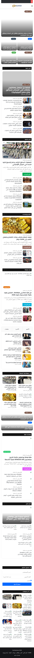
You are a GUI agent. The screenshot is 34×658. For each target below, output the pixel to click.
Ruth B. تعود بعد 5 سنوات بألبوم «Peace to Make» (13, 490)
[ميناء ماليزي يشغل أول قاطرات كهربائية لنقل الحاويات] (27, 131)
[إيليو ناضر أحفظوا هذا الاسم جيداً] (26, 365)
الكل (17, 68)
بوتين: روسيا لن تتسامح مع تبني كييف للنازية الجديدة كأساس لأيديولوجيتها (13, 181)
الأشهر (27, 329)
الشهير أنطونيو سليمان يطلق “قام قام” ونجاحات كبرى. (13, 335)
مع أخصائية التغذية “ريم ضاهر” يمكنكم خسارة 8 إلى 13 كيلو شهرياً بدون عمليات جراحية (12, 356)
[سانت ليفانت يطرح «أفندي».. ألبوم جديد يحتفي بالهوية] (31, 493)
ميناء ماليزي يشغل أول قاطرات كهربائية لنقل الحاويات (13, 131)
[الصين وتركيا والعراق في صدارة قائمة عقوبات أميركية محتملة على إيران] (27, 260)
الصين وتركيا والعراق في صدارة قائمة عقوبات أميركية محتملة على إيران (13, 261)
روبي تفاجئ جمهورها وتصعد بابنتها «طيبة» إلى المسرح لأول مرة (25, 554)
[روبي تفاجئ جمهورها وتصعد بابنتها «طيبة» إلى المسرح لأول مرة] (25, 545)
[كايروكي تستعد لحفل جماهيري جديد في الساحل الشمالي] (25, 529)
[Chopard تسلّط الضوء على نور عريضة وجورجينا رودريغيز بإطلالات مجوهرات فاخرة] (27, 318)
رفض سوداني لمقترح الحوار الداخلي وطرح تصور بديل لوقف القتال (13, 117)
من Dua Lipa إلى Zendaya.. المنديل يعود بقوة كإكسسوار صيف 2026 (18, 293)
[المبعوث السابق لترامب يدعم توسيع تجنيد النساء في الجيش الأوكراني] (9, 43)
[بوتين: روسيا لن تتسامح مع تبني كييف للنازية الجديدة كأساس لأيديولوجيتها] (27, 180)
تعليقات (7, 329)
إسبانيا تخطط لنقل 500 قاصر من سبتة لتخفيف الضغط (13, 109)
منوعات (13, 38)
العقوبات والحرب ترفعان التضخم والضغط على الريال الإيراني (13, 254)
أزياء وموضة (5, 652)
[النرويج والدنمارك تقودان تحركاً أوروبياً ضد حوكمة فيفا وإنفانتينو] (17, 613)
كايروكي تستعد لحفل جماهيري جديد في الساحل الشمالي (26, 538)
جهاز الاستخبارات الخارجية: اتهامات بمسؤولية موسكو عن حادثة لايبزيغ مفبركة (25, 63)
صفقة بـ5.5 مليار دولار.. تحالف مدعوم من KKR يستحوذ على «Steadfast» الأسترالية (14, 189)
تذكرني (29, 580)
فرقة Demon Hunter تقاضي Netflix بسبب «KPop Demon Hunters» (14, 482)
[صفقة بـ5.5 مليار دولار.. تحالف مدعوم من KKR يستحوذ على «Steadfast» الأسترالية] (27, 188)
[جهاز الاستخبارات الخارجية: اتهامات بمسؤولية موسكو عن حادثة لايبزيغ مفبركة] (25, 57)
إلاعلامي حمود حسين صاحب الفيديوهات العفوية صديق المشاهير (12, 349)
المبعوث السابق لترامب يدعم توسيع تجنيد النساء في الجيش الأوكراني (9, 49)
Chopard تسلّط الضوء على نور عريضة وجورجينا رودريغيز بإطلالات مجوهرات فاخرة (13, 320)
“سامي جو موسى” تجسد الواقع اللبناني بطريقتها (13, 342)
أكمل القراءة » (27, 174)
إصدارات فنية (12, 434)
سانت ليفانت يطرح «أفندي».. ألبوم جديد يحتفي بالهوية (13, 496)
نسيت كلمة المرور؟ (7, 576)
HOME (29, 652)
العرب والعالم (28, 11)
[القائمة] (32, 6)
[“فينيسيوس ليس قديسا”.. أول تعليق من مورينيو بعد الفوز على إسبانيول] (7, 621)
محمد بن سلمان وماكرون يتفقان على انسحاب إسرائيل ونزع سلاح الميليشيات (17, 34)
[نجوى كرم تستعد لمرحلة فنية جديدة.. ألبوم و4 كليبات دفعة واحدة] (9, 529)
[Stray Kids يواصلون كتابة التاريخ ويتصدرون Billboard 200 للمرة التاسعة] (27, 629)
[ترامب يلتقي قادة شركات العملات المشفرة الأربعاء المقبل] (27, 124)
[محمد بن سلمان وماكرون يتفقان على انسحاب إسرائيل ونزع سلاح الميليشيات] (17, 23)
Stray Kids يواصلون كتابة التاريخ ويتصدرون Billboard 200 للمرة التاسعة (18, 458)
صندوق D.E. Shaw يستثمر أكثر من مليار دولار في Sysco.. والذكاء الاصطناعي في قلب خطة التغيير (13, 206)
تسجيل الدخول (17, 584)
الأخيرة (17, 329)
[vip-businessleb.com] (17, 5)
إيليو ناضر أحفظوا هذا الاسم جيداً (13, 363)
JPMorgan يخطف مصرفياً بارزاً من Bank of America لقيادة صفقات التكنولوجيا (13, 198)
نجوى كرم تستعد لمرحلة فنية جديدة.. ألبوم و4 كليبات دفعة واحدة (9, 538)
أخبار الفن (25, 652)
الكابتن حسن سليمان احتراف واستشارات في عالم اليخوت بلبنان (26, 49)
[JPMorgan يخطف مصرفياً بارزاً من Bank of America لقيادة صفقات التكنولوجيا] (27, 196)
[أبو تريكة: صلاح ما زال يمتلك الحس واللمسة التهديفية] (27, 621)
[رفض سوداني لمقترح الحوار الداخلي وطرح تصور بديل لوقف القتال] (27, 116)
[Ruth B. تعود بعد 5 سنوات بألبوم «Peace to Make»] (31, 487)
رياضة (30, 38)
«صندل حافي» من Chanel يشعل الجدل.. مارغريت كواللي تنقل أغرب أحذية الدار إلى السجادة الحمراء (12, 312)
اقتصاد (13, 52)
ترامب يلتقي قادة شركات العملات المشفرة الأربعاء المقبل (12, 124)
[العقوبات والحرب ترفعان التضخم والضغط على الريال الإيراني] (27, 253)
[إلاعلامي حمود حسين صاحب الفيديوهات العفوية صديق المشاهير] (26, 350)
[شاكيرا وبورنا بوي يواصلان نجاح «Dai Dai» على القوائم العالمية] (16, 515)
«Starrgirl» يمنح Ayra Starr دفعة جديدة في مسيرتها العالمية (13, 475)
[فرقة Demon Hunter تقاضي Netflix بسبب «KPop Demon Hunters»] (31, 479)
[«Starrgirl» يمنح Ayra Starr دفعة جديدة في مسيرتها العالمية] (31, 472)
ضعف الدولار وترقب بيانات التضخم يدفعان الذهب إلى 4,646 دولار (9, 62)
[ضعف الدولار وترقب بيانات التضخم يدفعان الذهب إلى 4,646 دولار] (9, 57)
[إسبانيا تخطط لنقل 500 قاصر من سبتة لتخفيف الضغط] (27, 109)
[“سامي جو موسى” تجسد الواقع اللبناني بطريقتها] (26, 343)
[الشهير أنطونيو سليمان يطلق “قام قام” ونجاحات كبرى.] (26, 336)
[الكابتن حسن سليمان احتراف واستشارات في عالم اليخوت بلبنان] (25, 43)
